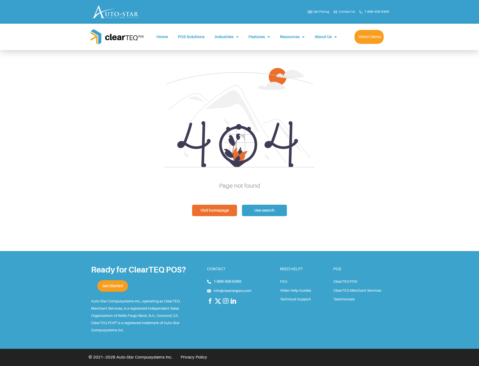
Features (256, 37)
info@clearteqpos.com (232, 291)
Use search (264, 210)
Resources (290, 37)
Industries (224, 37)
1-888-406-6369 (227, 281)
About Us (323, 37)
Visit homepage (214, 210)
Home (162, 37)
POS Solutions (191, 37)
